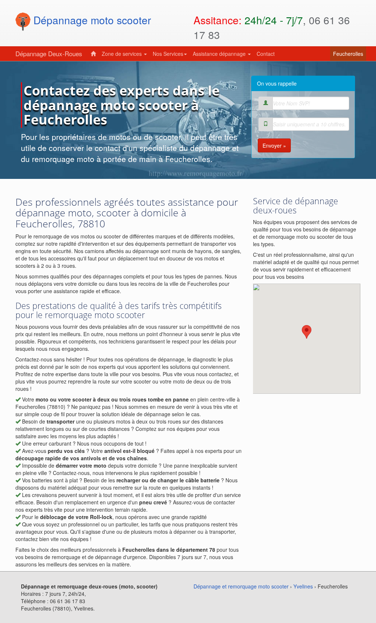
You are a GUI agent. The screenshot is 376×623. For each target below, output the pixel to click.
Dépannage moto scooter (90, 19)
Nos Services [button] (168, 53)
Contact (266, 53)
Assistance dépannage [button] (220, 53)
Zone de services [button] (122, 53)
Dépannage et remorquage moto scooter (241, 586)
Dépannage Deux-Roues (48, 53)
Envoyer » (274, 145)
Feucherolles (349, 53)
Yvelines (303, 586)
